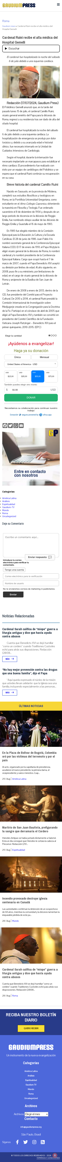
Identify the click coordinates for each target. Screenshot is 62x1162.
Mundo (5, 510)
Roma (5, 21)
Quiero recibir (31, 1028)
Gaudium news (8, 26)
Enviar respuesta (37, 557)
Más (8, 659)
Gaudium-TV (8, 507)
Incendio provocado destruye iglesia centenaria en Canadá (24, 900)
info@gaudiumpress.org (31, 1127)
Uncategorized (9, 516)
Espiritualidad (8, 504)
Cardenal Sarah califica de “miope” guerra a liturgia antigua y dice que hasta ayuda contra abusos (30, 632)
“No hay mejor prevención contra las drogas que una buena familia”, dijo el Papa (29, 671)
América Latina (9, 498)
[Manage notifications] (55, 1155)
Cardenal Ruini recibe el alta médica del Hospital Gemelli (30, 40)
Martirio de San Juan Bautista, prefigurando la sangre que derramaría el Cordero (29, 829)
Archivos (19, 1114)
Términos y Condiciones (48, 1158)
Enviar (13, 594)
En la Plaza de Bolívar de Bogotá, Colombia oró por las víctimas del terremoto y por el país (29, 756)
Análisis (6, 501)
